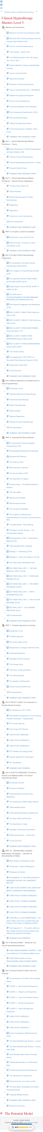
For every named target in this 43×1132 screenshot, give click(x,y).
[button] (1, 2)
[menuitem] (1, 5)
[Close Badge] (33, 1125)
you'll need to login (30, 1122)
